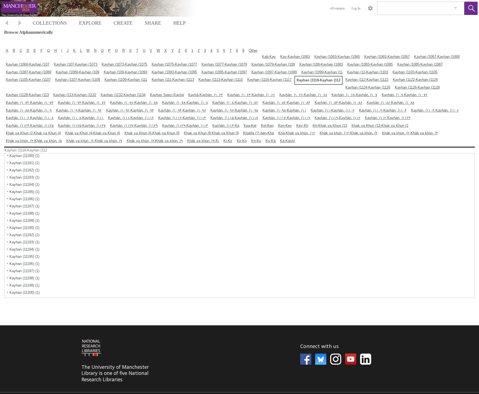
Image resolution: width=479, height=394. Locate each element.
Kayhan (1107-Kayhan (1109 (77, 80)
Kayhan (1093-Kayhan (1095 (174, 72)
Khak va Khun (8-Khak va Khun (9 (211, 133)
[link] (455, 8)
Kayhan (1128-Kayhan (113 (27, 95)
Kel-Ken (267, 125)
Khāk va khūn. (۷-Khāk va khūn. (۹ (155, 141)
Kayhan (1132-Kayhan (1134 (123, 95)
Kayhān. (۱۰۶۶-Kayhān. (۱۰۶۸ (303, 95)
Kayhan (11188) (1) (24, 213)
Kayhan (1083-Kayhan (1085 (370, 64)
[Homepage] (104, 8)
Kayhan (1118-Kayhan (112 (318, 80)
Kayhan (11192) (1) (24, 235)
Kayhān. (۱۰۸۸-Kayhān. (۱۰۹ (29, 110)
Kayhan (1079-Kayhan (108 (273, 64)
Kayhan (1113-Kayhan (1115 (220, 80)
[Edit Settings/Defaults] (370, 8)
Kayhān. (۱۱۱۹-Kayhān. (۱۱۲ (337, 118)
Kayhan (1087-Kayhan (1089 (28, 72)
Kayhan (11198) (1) (24, 278)
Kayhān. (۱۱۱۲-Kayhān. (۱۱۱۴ (182, 118)
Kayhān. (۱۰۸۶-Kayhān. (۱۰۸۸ (390, 103)
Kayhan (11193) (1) (24, 242)
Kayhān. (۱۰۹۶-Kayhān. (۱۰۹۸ (234, 110)
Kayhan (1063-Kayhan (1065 (337, 57)
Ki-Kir (227, 141)
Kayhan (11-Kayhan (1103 (367, 72)
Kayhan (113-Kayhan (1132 (74, 95)
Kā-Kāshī (287, 141)
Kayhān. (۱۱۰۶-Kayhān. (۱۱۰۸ (29, 118)
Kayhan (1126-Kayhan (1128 (417, 87)
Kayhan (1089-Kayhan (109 (77, 72)
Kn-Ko (256, 141)
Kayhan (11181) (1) (24, 163)
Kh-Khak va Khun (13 (330, 125)
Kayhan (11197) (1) (24, 271)
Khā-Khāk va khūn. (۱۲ (296, 133)
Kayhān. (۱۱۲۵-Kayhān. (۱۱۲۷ (82, 125)
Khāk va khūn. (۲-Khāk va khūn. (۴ (410, 133)
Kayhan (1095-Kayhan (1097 (224, 72)
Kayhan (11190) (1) (24, 228)
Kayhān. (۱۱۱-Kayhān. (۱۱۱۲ (131, 118)
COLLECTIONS (50, 23)
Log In (355, 8)
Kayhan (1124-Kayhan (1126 (367, 87)
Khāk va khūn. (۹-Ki (203, 141)
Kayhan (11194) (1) (24, 249)
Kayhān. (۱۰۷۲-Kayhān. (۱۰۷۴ (29, 103)
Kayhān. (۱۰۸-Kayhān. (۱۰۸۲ (235, 103)
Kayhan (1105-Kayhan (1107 (28, 80)
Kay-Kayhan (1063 (295, 57)
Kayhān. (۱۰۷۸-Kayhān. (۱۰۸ (185, 103)
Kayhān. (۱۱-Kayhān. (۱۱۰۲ (333, 110)
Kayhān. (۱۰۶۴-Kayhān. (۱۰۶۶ (251, 95)
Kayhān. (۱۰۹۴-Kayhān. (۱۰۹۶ (182, 110)
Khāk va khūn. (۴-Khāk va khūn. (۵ (34, 141)
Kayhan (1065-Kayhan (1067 (387, 57)
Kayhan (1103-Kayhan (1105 (415, 72)
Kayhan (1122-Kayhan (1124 (415, 80)
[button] (471, 8)
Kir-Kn (242, 141)
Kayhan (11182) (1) (24, 170)
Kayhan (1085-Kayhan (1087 (420, 64)
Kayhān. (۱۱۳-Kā (225, 125)
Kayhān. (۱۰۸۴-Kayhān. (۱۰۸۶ (338, 103)
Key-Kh (302, 125)
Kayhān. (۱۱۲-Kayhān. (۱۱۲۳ (388, 118)
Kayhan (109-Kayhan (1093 (125, 72)
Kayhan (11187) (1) (24, 206)
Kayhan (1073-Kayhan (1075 (124, 64)
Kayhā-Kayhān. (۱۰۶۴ (205, 95)
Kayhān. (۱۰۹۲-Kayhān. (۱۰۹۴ (130, 110)
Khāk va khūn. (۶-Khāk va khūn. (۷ (94, 141)
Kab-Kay (269, 57)
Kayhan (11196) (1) (24, 264)
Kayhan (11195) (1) (24, 256)
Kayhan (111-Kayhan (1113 (173, 80)
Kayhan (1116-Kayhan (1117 (269, 80)
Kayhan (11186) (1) (24, 199)
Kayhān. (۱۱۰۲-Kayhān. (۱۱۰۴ (383, 110)
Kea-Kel (250, 125)
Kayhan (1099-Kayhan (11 (322, 72)
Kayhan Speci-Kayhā (167, 95)
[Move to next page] (20, 24)
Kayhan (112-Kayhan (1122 (366, 80)
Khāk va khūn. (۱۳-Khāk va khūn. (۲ (349, 133)
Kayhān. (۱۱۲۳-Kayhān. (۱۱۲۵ (29, 125)
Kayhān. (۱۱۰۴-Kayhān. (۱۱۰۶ (435, 110)
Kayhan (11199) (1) (24, 285)
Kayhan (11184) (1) (24, 184)
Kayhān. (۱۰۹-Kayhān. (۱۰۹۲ (79, 110)
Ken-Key (285, 125)
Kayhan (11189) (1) (24, 220)
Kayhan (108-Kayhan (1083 (321, 64)
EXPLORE (90, 23)
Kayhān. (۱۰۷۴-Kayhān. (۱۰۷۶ (82, 103)
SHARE (153, 23)
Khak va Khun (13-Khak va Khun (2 (379, 125)
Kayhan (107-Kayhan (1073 (75, 64)
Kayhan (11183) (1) (24, 177)
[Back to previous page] (6, 24)
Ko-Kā (271, 141)
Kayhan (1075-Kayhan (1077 (174, 64)
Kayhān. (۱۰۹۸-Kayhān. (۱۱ (284, 110)
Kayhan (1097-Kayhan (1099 (274, 72)
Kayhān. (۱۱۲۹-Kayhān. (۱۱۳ (185, 125)
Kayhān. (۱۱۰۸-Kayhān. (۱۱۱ (81, 118)
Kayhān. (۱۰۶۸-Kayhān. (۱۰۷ (354, 95)
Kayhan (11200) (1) (24, 292)
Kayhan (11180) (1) (24, 156)
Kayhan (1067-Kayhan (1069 (437, 57)
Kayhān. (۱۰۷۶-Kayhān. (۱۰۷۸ (134, 103)
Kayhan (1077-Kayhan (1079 (224, 64)
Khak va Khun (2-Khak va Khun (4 (33, 133)
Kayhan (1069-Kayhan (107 (27, 64)
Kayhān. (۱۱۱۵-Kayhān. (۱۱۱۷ (234, 118)
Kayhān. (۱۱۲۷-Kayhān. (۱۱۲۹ (134, 125)
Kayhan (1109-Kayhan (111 (126, 80)
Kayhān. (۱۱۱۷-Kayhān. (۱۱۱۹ (286, 118)
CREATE (123, 23)
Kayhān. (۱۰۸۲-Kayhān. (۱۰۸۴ (286, 103)
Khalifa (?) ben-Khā (258, 133)
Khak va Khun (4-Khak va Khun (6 (92, 133)
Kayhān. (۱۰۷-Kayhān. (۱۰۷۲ (404, 95)
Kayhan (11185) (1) (24, 192)
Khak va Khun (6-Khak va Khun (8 (151, 133)
